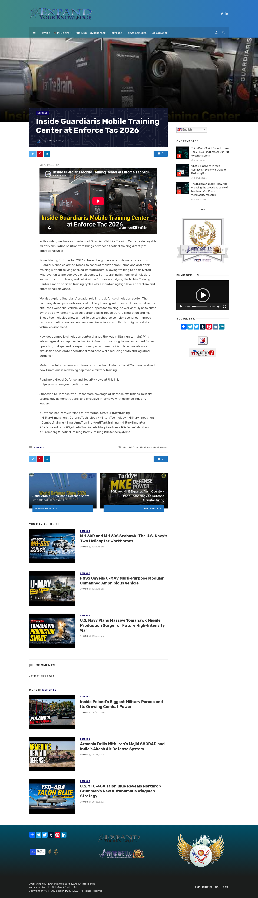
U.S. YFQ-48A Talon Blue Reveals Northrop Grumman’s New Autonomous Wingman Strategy (120, 791)
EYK (197, 887)
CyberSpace (97, 33)
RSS (225, 887)
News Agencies (137, 33)
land (143, 447)
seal (157, 447)
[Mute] (219, 306)
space (165, 447)
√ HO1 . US (81, 33)
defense (134, 447)
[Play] (181, 306)
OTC (49, 140)
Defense (116, 33)
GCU (217, 887)
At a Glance (159, 33)
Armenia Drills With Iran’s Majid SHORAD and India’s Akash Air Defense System (122, 746)
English (187, 129)
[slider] (199, 306)
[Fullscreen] (224, 306)
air (126, 447)
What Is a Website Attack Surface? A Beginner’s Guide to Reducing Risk (209, 170)
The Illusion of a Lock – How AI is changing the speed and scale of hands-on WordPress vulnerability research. (209, 189)
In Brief (207, 887)
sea (150, 447)
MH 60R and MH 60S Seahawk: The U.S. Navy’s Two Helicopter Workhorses (123, 538)
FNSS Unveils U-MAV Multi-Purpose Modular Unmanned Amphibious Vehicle (122, 580)
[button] (203, 295)
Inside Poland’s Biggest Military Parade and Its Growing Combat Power (121, 704)
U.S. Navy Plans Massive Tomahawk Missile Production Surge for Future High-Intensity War (122, 625)
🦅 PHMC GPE (61, 33)
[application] (202, 295)
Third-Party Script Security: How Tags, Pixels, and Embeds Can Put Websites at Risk (210, 152)
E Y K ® (46, 33)
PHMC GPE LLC (70, 890)
